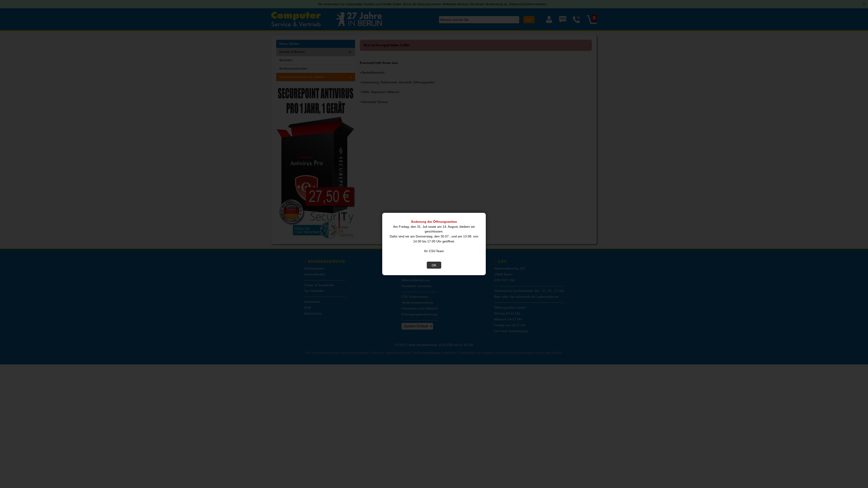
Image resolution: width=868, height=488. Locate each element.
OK (434, 265)
